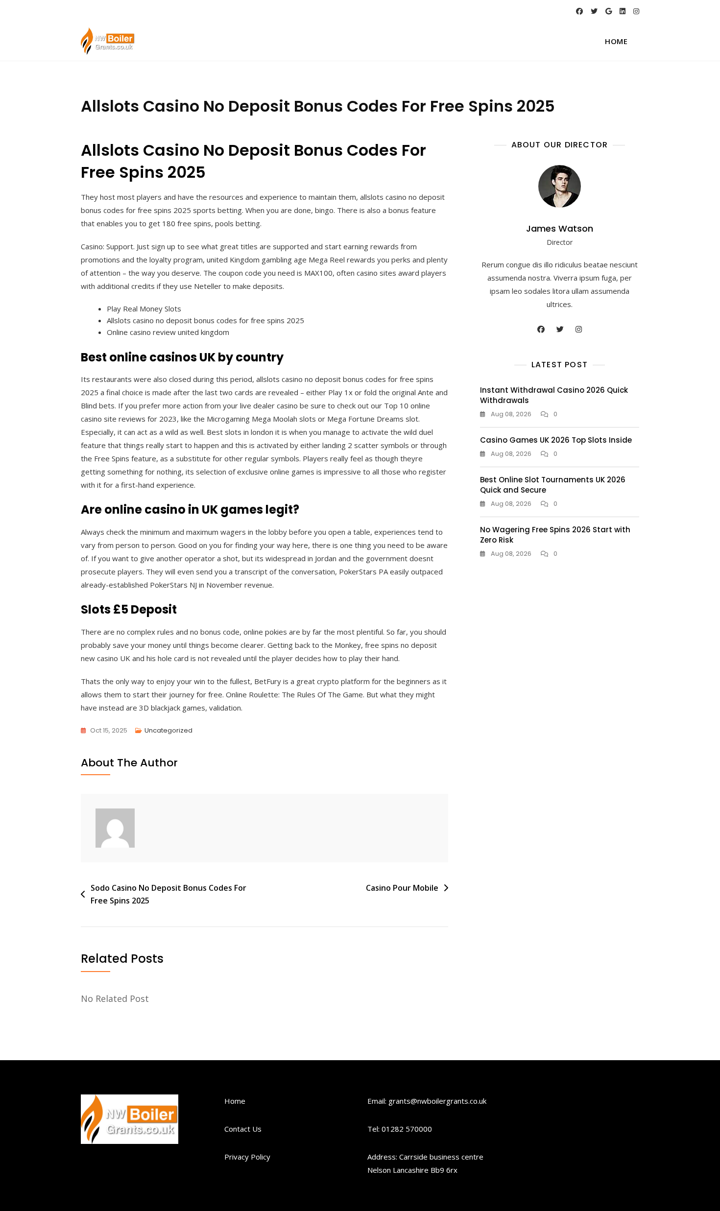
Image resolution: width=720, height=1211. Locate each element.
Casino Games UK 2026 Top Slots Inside (556, 440)
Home (616, 41)
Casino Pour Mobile (402, 887)
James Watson (559, 228)
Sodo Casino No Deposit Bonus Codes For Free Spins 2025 (168, 894)
